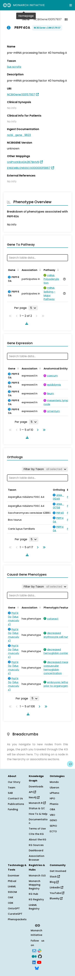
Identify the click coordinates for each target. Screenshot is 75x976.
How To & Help (38, 814)
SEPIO (53, 826)
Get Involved (58, 871)
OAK (10, 897)
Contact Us (15, 798)
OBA (52, 809)
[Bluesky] (37, 968)
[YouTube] (39, 962)
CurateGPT (15, 914)
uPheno (54, 793)
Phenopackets (17, 919)
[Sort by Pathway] (57, 269)
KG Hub (33, 894)
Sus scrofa (14, 67)
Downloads (36, 786)
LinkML (12, 886)
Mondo (54, 782)
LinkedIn (55, 887)
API (31, 792)
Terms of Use (37, 828)
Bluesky (55, 898)
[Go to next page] (37, 430)
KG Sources (36, 845)
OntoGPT (14, 908)
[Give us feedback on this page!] (70, 764)
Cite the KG (36, 834)
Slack (53, 876)
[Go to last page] (43, 430)
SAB (10, 793)
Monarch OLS (37, 875)
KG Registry (36, 899)
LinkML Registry (34, 907)
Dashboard (36, 850)
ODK (10, 903)
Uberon (54, 787)
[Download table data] (26, 323)
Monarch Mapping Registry (34, 884)
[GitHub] (40, 956)
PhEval (12, 881)
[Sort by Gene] (17, 269)
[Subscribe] (34, 950)
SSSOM (12, 892)
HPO (52, 798)
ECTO (53, 831)
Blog (53, 882)
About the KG (37, 839)
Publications (16, 804)
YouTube (56, 893)
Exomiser (13, 875)
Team (11, 787)
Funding (13, 809)
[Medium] (34, 956)
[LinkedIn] (34, 962)
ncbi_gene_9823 (19, 135)
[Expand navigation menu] (70, 5)
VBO (52, 815)
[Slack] (39, 950)
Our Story (14, 782)
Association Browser (36, 858)
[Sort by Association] (39, 269)
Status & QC (37, 808)
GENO (53, 820)
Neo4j (33, 797)
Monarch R (36, 803)
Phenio (54, 804)
